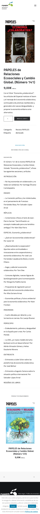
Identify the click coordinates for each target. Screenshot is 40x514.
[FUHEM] (6, 5)
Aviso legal (21, 494)
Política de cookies (31, 511)
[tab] (20, 150)
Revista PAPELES (22, 129)
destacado (19, 132)
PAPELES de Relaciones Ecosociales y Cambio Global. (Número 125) (20, 451)
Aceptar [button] (13, 506)
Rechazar (32, 506)
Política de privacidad (32, 494)
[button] (35, 5)
